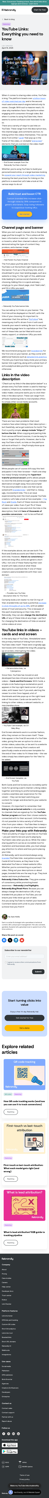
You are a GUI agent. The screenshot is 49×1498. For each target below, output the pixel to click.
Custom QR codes (8, 1324)
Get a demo (24, 1028)
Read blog (10, 1112)
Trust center (6, 1295)
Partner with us (7, 1417)
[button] (2, 10)
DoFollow (33, 319)
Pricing (4, 1274)
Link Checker (6, 1304)
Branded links (6, 1337)
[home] (10, 10)
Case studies (6, 1278)
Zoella (13, 502)
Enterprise (6, 1397)
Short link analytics (9, 1329)
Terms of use (24, 1475)
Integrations (6, 1355)
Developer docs (7, 1291)
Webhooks (6, 1350)
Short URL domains (9, 1342)
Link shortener (7, 1316)
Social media (6, 1366)
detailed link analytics (37, 357)
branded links (19, 490)
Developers (6, 1392)
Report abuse (7, 1421)
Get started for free (24, 1018)
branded (6, 858)
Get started (24, 214)
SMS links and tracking (10, 1320)
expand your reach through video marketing (24, 175)
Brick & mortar (7, 1379)
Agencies (5, 1384)
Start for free (40, 10)
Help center (6, 1287)
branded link (37, 351)
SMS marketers (7, 1375)
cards (21, 138)
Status (4, 1300)
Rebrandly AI (6, 1346)
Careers (5, 1282)
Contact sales (7, 1408)
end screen (37, 141)
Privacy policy (24, 1479)
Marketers (5, 1371)
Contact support (8, 1413)
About (4, 1270)
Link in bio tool (7, 1333)
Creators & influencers (10, 1388)
